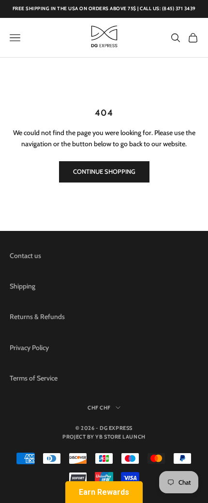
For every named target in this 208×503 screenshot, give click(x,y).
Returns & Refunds (37, 316)
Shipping (22, 286)
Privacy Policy (29, 347)
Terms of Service (34, 378)
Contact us (25, 255)
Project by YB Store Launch (103, 436)
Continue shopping (104, 171)
